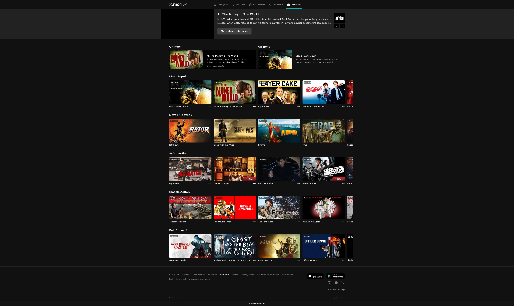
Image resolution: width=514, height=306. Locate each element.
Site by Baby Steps (337, 298)
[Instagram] (329, 283)
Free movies (259, 5)
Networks (296, 5)
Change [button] (341, 289)
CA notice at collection (268, 274)
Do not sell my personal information (193, 279)
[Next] (345, 91)
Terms (235, 274)
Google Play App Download (335, 276)
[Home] (178, 4)
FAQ (171, 279)
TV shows (278, 5)
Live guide (223, 5)
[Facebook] (336, 283)
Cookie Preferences (257, 303)
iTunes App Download (315, 276)
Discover (240, 5)
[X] (343, 283)
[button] (234, 31)
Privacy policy (247, 274)
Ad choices (287, 274)
